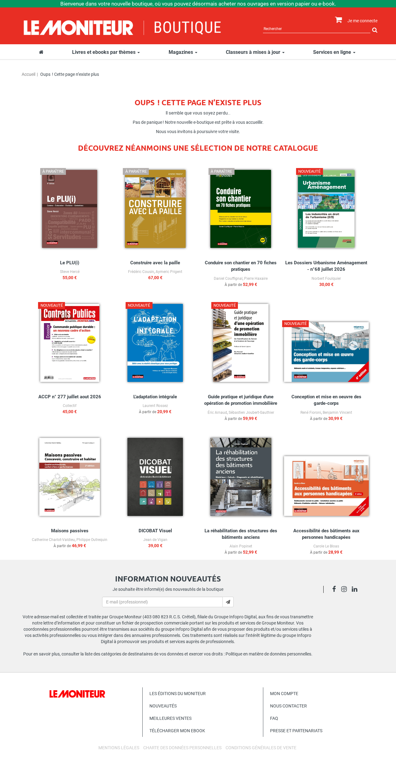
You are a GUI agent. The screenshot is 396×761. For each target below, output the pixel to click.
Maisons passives (69, 531)
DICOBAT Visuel (155, 531)
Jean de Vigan (155, 540)
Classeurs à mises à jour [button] (254, 52)
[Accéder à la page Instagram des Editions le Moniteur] (345, 589)
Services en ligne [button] (332, 52)
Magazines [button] (181, 52)
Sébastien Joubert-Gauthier (251, 412)
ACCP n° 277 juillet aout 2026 (69, 397)
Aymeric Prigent (169, 272)
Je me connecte (362, 20)
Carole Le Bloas (326, 546)
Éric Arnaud (217, 412)
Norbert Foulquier (326, 278)
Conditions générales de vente (261, 747)
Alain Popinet (241, 546)
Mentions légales (118, 747)
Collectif (69, 406)
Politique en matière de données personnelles (268, 653)
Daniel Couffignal (228, 278)
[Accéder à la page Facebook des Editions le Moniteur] (335, 589)
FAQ (274, 718)
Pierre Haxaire (256, 278)
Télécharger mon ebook (177, 730)
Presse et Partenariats (296, 730)
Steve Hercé (70, 272)
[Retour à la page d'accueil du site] (123, 27)
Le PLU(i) (69, 263)
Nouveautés (163, 705)
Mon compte (284, 693)
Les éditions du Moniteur (177, 693)
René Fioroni (310, 412)
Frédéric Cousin (141, 272)
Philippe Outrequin (91, 540)
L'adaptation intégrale (155, 397)
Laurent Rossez (155, 406)
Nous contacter (288, 705)
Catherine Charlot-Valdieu (53, 540)
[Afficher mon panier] (337, 20)
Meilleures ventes (170, 718)
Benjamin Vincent (337, 412)
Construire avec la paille (155, 263)
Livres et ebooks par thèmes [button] (104, 52)
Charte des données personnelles (182, 747)
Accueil (28, 74)
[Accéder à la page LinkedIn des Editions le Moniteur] (356, 589)
